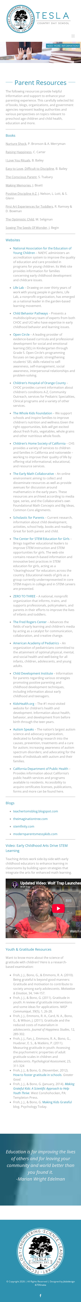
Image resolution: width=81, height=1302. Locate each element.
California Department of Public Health (40, 769)
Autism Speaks (23, 729)
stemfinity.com (23, 826)
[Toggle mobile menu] (73, 36)
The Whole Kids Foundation (32, 413)
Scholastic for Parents (28, 518)
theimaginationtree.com (30, 819)
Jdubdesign (69, 1281)
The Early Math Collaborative (33, 474)
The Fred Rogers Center (30, 622)
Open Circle (21, 334)
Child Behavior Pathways (30, 313)
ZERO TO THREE (24, 596)
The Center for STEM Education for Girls (41, 539)
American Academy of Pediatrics (36, 643)
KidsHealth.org (23, 704)
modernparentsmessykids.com (35, 834)
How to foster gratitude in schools (37, 1075)
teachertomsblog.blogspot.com (35, 811)
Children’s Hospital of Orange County (39, 383)
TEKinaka (41, 1284)
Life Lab (18, 288)
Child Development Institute (33, 673)
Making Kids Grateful (57, 1102)
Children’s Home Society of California (39, 443)
